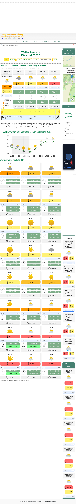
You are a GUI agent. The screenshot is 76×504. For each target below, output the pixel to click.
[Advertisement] (38, 15)
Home (16, 41)
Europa (35, 41)
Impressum (57, 41)
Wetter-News (25, 41)
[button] (72, 77)
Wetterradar (45, 41)
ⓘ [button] (72, 99)
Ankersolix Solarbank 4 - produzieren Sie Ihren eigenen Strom (69, 114)
